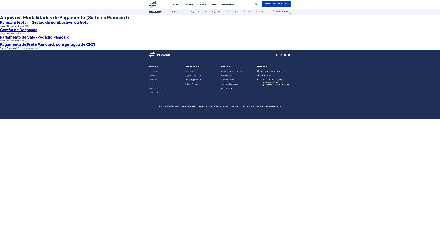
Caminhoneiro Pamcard (253, 12)
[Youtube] (285, 55)
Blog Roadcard (228, 4)
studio (3, 26)
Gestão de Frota (233, 12)
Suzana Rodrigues (8, 48)
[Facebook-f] (276, 55)
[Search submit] (256, 4)
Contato (214, 4)
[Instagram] (281, 55)
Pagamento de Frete (199, 12)
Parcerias (189, 4)
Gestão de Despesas (18, 29)
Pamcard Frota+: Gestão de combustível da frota (44, 22)
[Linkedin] (289, 55)
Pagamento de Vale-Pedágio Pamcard (35, 37)
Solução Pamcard (179, 12)
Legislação (202, 4)
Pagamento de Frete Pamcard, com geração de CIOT (47, 44)
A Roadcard (176, 4)
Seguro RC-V (217, 12)
